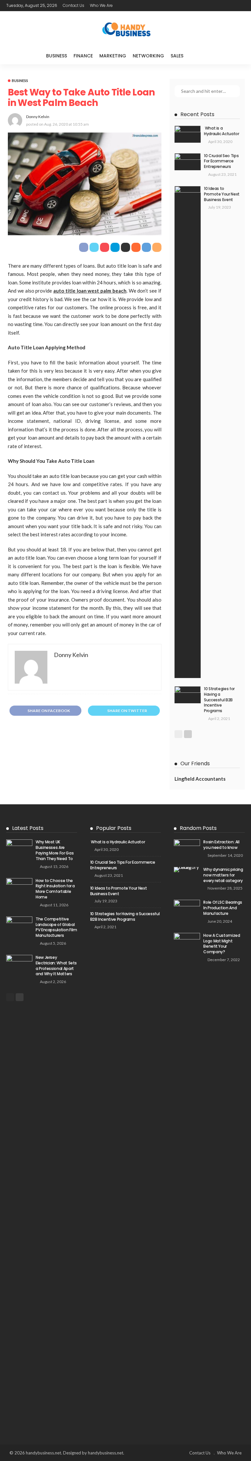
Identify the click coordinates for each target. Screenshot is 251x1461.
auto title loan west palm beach (89, 291)
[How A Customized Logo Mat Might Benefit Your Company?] (187, 1179)
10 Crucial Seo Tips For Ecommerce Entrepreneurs (221, 161)
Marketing (112, 55)
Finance (83, 55)
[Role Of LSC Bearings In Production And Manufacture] (187, 908)
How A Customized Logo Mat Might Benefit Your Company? (221, 944)
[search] (200, 55)
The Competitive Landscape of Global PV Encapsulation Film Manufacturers (56, 927)
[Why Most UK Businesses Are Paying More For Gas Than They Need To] (19, 847)
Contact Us (73, 5)
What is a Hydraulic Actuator (221, 130)
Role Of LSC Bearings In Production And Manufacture (222, 907)
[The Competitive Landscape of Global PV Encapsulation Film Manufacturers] (19, 925)
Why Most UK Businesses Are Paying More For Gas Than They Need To (55, 850)
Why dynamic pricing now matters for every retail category (223, 875)
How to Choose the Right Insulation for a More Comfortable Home (55, 889)
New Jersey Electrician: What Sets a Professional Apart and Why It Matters (56, 966)
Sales (177, 55)
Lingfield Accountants (200, 779)
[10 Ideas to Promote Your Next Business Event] (188, 432)
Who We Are (101, 5)
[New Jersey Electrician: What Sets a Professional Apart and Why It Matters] (19, 963)
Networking (148, 55)
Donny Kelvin (37, 116)
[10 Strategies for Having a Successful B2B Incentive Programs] (188, 694)
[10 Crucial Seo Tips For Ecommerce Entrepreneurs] (188, 161)
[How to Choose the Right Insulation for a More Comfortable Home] (19, 886)
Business (56, 55)
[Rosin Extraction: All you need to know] (187, 847)
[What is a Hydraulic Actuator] (188, 134)
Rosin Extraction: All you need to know (221, 844)
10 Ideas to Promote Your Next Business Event (222, 194)
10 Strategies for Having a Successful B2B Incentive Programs (219, 699)
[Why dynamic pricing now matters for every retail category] (187, 869)
